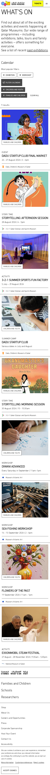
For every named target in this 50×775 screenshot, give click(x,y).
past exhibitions (37, 50)
